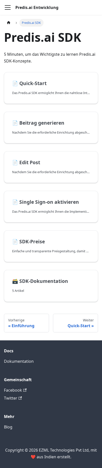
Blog (8, 427)
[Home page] (8, 23)
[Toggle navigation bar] (7, 7)
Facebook (13, 390)
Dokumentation (19, 361)
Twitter (10, 398)
